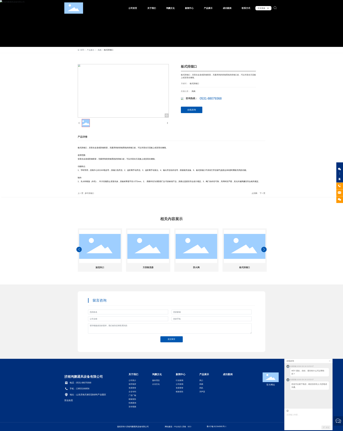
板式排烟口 (243, 267)
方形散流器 (147, 267)
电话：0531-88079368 (80, 383)
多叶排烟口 (89, 193)
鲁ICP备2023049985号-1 (216, 427)
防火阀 (195, 267)
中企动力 (178, 427)
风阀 (99, 50)
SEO (189, 427)
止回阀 (254, 193)
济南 (184, 427)
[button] (153, 279)
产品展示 (90, 50)
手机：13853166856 (79, 388)
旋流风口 (99, 267)
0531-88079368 (211, 98)
